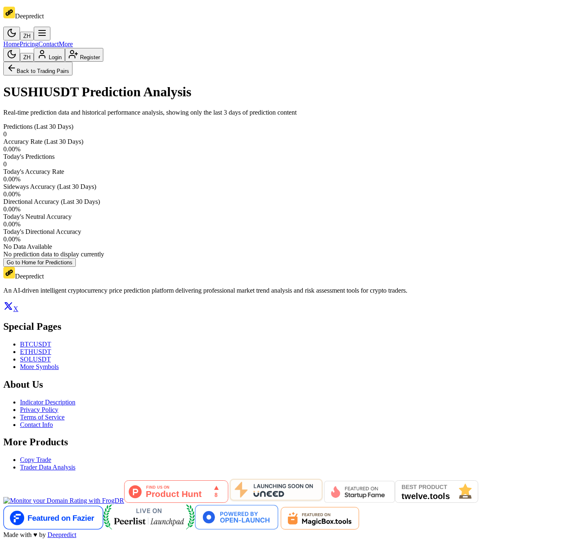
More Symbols (39, 366)
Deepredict (61, 534)
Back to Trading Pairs (43, 71)
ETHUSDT (35, 351)
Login (55, 57)
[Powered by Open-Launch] (236, 527)
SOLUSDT (35, 359)
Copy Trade (35, 459)
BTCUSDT (35, 344)
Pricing (29, 44)
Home (11, 44)
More (66, 44)
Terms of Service (42, 417)
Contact (48, 44)
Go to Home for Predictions (39, 262)
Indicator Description (47, 402)
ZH (26, 36)
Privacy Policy (39, 409)
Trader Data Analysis (47, 467)
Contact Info (36, 424)
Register (90, 57)
